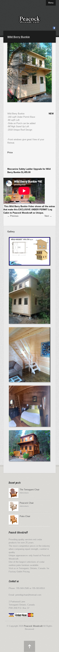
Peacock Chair (27, 503)
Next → (48, 216)
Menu (50, 2)
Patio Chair (25, 516)
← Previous (13, 216)
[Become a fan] (54, 28)
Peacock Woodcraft (33, 626)
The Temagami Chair (29, 489)
